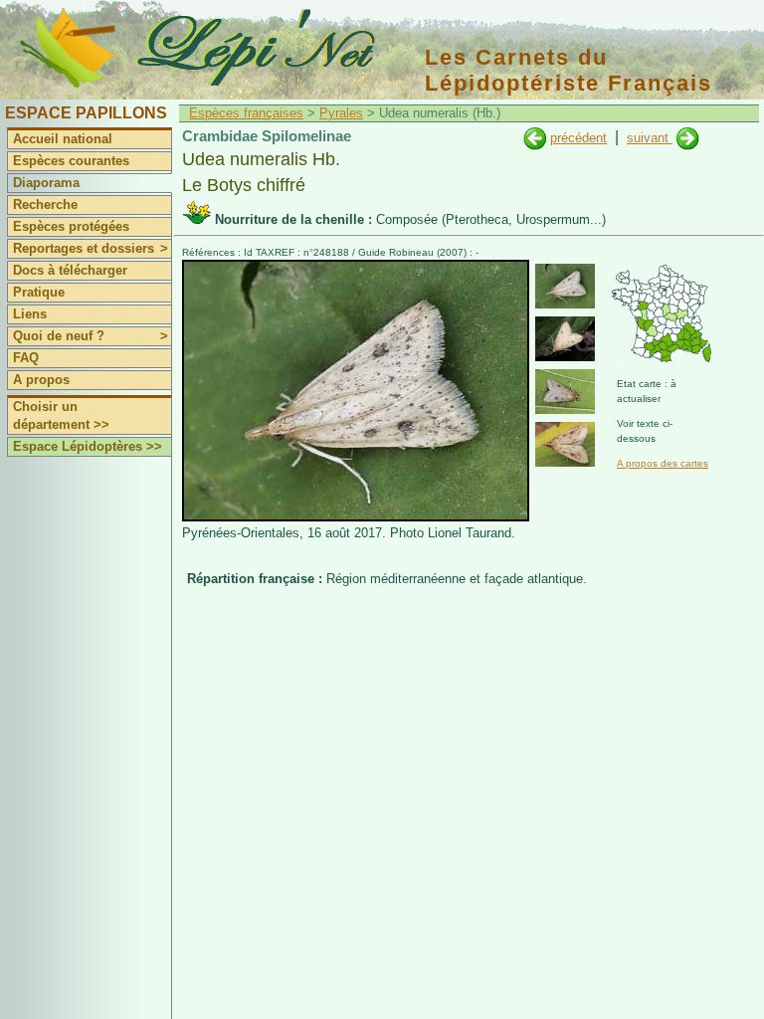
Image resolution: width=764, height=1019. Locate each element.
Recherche (45, 204)
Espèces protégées (71, 226)
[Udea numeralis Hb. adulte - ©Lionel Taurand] (565, 286)
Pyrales (341, 112)
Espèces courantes (71, 160)
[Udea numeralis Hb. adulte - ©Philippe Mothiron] (565, 391)
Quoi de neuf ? (90, 335)
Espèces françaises (246, 112)
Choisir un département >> (61, 415)
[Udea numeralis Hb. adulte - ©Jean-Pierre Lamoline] (565, 338)
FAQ (26, 357)
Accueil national (62, 138)
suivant (649, 137)
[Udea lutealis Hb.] (687, 137)
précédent (578, 137)
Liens (30, 313)
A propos (41, 379)
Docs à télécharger (70, 270)
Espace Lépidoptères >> (87, 446)
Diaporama (46, 182)
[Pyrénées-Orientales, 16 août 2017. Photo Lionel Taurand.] (355, 517)
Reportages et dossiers (90, 248)
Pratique (39, 292)
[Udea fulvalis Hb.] (534, 137)
